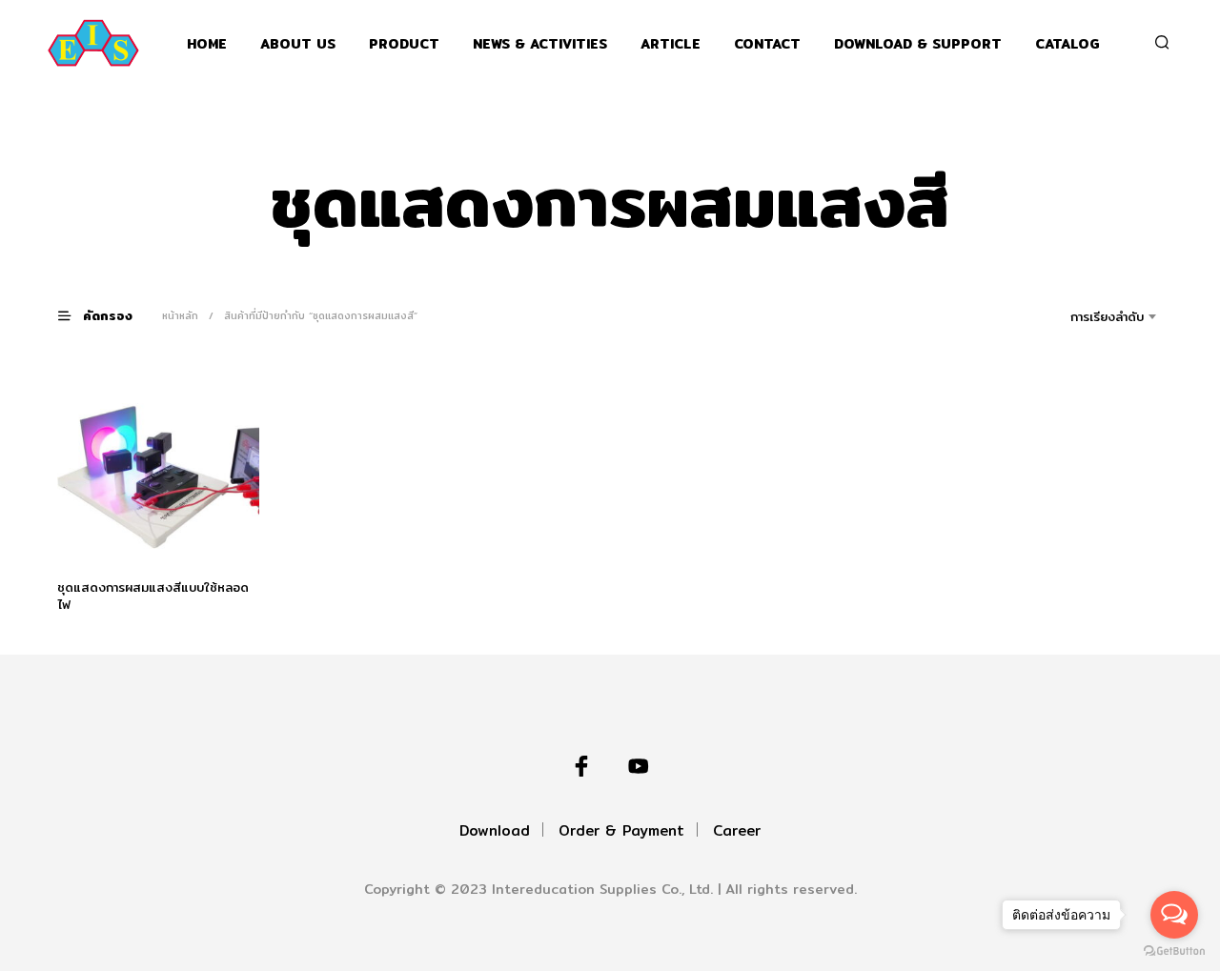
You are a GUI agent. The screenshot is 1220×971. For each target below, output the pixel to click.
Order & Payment (621, 830)
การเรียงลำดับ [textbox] (1107, 316)
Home (207, 44)
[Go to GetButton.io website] (1174, 951)
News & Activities (540, 44)
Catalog (1067, 44)
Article (670, 44)
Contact (767, 44)
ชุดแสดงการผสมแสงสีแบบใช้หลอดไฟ (153, 595)
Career (737, 830)
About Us (298, 44)
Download (494, 830)
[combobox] (1080, 316)
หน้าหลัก (180, 315)
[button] (106, 315)
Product (404, 44)
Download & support (918, 44)
